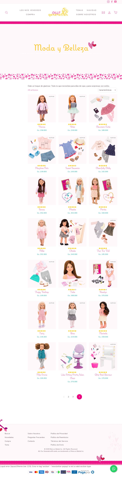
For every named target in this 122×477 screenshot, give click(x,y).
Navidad (92, 10)
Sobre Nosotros (86, 14)
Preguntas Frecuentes (36, 437)
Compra (30, 14)
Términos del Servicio (59, 441)
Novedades (9, 437)
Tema (7, 445)
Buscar (7, 433)
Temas (79, 10)
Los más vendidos (30, 10)
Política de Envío (57, 445)
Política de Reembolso (59, 437)
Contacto (31, 441)
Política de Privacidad (59, 433)
